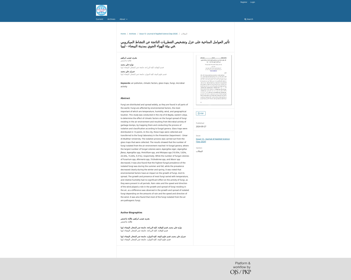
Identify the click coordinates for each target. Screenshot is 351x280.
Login (252, 2)
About (123, 19)
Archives (111, 19)
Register (243, 2)
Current (99, 19)
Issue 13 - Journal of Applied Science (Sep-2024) (158, 33)
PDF (202, 113)
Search (249, 19)
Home (123, 33)
